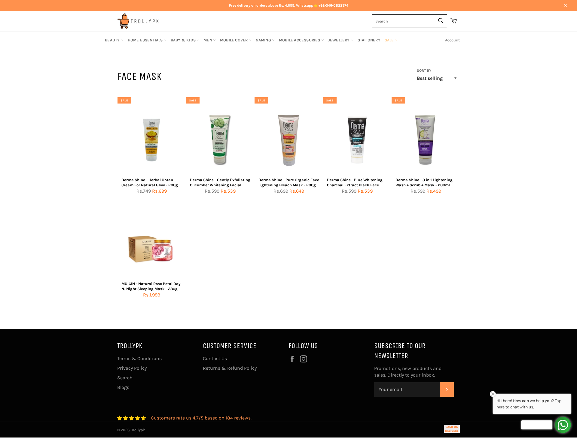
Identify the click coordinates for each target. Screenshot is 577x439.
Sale (390, 40)
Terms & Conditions (139, 358)
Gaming (264, 40)
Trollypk (138, 430)
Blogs (123, 387)
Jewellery (339, 40)
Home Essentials (146, 40)
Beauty (113, 40)
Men (208, 40)
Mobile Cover (234, 40)
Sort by (424, 70)
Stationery (369, 40)
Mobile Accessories (300, 40)
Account (452, 40)
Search (125, 377)
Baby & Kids (184, 40)
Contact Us (215, 358)
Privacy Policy (132, 368)
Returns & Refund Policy (230, 368)
